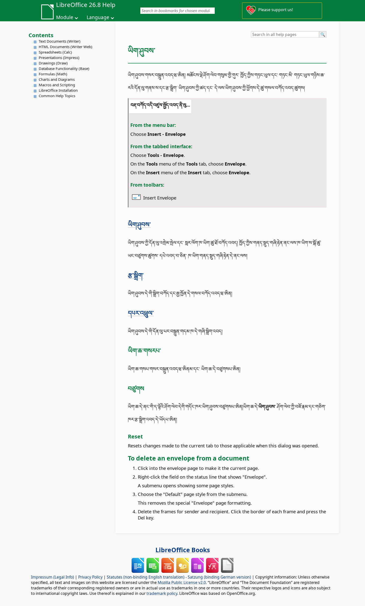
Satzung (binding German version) (219, 577)
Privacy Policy (90, 577)
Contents (41, 35)
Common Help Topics (57, 95)
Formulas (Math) (53, 73)
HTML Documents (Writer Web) (65, 46)
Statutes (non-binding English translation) (145, 577)
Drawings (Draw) (53, 62)
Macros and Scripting (57, 84)
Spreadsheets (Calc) (55, 52)
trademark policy (161, 593)
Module (64, 17)
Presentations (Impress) (59, 57)
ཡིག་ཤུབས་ (139, 224)
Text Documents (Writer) (59, 41)
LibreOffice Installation (58, 90)
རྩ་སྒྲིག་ (136, 275)
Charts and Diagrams (57, 79)
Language (98, 17)
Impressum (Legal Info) (52, 577)
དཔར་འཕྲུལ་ (141, 313)
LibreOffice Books (182, 550)
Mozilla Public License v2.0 (182, 582)
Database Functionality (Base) (64, 68)
